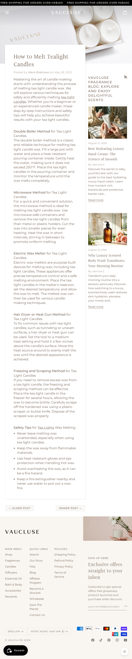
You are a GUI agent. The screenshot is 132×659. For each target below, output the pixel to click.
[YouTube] (125, 640)
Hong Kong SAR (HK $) (48, 631)
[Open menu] (10, 12)
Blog (33, 572)
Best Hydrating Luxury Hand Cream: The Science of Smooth (106, 154)
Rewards (11, 596)
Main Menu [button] (13, 549)
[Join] (124, 606)
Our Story (36, 560)
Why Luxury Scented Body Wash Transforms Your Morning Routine (106, 261)
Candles (10, 566)
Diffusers (11, 572)
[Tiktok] (101, 640)
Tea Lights (46, 428)
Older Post (20, 508)
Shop (8, 554)
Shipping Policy (65, 554)
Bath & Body (13, 584)
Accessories (13, 590)
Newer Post (70, 508)
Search (34, 554)
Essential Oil (13, 578)
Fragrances (12, 560)
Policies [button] (60, 549)
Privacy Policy (63, 566)
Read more (95, 200)
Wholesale (37, 598)
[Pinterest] (109, 640)
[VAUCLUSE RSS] (125, 77)
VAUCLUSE (15, 640)
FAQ (32, 566)
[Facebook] (92, 640)
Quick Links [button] (39, 549)
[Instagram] (117, 640)
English (14, 631)
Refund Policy (63, 560)
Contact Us (37, 615)
